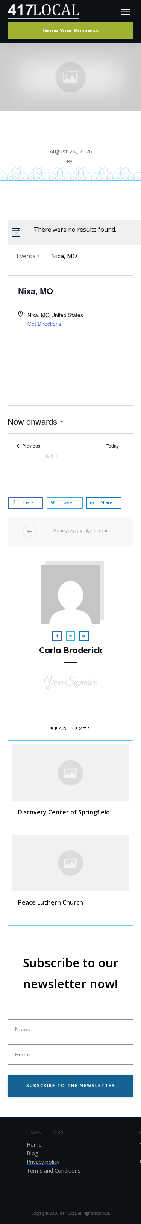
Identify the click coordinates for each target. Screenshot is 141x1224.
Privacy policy (43, 1161)
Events (26, 256)
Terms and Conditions (53, 1170)
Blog (32, 1153)
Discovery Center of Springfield (70, 787)
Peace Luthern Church (70, 878)
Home (34, 1144)
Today (112, 446)
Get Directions (44, 323)
